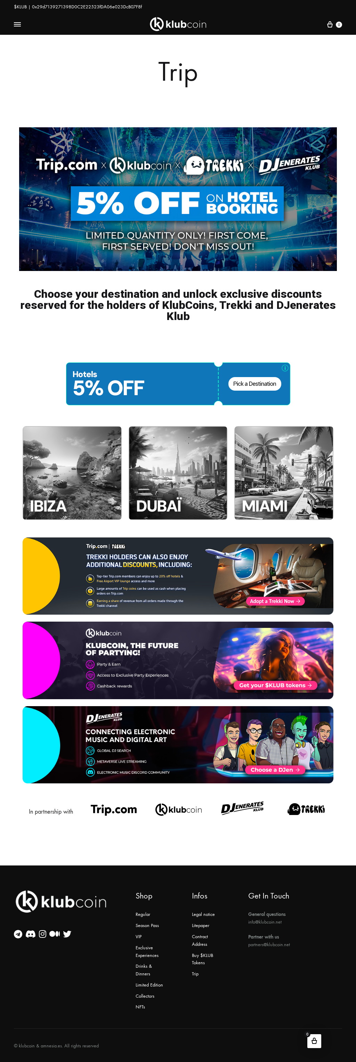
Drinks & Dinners (144, 970)
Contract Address (200, 940)
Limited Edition (149, 985)
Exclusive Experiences (147, 951)
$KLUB (20, 7)
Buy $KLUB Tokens (202, 959)
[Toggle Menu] (17, 25)
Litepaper (200, 925)
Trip (195, 974)
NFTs (140, 1007)
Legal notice (203, 914)
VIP (138, 937)
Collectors (145, 996)
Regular (143, 914)
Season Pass (147, 925)
